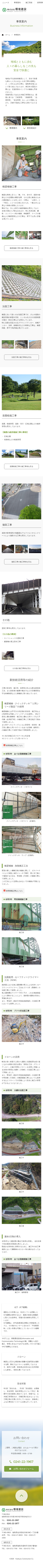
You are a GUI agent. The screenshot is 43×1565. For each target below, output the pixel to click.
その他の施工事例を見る (21, 668)
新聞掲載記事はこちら (14, 745)
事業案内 (17, 2)
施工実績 (29, 2)
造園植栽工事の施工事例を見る (21, 466)
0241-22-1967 (13, 1520)
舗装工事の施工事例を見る (21, 562)
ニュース (5, 2)
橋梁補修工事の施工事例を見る (21, 248)
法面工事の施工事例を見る (21, 357)
